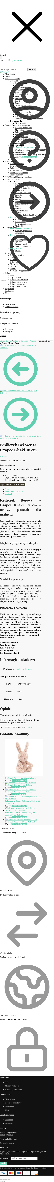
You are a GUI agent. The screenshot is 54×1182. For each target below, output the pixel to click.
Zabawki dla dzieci (20, 341)
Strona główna (6, 341)
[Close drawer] (1, 57)
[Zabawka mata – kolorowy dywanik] (34, 152)
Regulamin (9, 1106)
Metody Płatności (12, 1086)
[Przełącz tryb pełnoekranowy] (4, 1179)
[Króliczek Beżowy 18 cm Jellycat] (20, 783)
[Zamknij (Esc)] (9, 1179)
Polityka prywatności (13, 1089)
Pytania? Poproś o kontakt (12, 485)
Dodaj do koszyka (29, 157)
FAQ (7, 1110)
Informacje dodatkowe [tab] (14, 491)
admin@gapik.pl (6, 1135)
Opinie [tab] (8, 494)
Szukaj (32, 69)
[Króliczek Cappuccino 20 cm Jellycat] (24, 776)
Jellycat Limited (24, 669)
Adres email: (5, 1158)
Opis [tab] (7, 489)
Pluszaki (33, 341)
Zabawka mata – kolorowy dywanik (30, 155)
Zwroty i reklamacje (8, 1143)
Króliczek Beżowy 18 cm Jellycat (18, 785)
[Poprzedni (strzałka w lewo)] (1, 1181)
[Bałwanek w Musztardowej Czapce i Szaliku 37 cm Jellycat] (23, 810)
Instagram (9, 331)
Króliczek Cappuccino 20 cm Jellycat (20, 778)
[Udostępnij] (6, 1179)
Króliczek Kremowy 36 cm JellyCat (20, 822)
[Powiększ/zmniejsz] (1, 1179)
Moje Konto (10, 74)
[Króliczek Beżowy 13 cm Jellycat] (20, 789)
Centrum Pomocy (12, 307)
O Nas (7, 1082)
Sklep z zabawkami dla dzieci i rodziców (31, 1168)
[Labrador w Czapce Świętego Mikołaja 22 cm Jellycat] (23, 799)
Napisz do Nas (6, 318)
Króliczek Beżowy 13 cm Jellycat (18, 792)
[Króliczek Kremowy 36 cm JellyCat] (21, 820)
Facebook (9, 329)
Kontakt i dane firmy (13, 1103)
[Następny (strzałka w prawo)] (4, 1181)
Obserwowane (11, 227)
